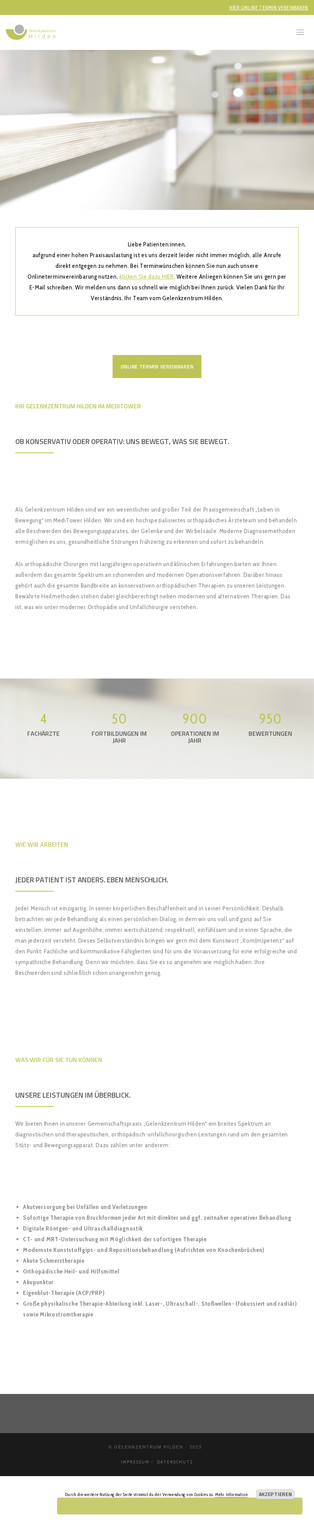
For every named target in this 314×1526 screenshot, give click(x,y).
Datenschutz (175, 1462)
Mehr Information (231, 1494)
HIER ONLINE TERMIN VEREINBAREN (268, 8)
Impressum (135, 1462)
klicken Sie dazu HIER (146, 276)
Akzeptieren (275, 1494)
